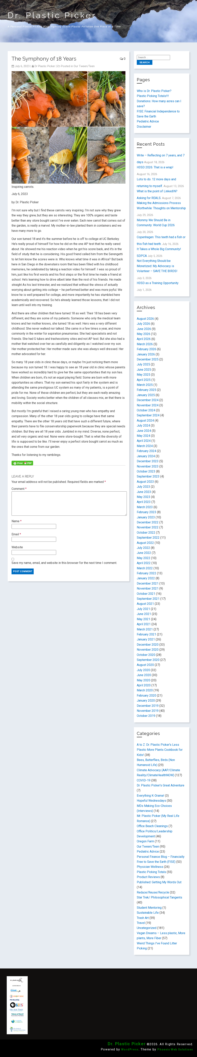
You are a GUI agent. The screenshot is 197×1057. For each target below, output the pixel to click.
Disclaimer (144, 126)
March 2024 (145, 446)
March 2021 (145, 629)
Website (17, 547)
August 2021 (145, 604)
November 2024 (148, 405)
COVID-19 (143, 780)
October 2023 (146, 471)
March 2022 (145, 568)
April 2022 (144, 563)
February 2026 (146, 349)
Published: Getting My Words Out (159, 882)
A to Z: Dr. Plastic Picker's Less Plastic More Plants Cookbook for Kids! (160, 750)
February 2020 (146, 695)
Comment (19, 489)
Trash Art (143, 918)
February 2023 (146, 512)
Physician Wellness (150, 867)
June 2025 (144, 369)
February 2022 (146, 573)
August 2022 (145, 543)
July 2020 (143, 670)
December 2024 (148, 400)
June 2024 (144, 431)
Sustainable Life (148, 912)
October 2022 (146, 532)
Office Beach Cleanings (152, 826)
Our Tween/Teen (84, 66)
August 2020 (145, 665)
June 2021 (144, 614)
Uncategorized (146, 928)
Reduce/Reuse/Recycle (153, 892)
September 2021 (148, 599)
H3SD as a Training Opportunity (158, 283)
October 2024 (146, 410)
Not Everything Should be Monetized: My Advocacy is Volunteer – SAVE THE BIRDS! (157, 266)
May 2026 (143, 334)
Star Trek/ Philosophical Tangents (159, 897)
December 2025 (148, 359)
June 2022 (144, 553)
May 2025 (143, 374)
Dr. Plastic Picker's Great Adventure (160, 785)
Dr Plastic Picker (45, 66)
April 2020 (144, 685)
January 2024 (146, 456)
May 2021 (143, 619)
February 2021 (146, 634)
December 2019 (148, 706)
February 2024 (146, 451)
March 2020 (145, 690)
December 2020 (148, 644)
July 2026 (143, 324)
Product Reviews (148, 877)
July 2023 (143, 486)
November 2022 (148, 527)
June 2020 (144, 675)
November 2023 (148, 466)
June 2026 (144, 329)
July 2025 (143, 364)
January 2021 (146, 639)
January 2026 (146, 354)
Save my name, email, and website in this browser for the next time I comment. (64, 563)
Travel (141, 923)
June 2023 (144, 492)
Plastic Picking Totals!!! (153, 96)
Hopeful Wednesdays (151, 800)
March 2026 (145, 344)
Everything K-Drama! (150, 795)
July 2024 (143, 425)
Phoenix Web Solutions (175, 1049)
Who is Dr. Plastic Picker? (154, 91)
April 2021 (144, 624)
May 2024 (143, 436)
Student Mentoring (149, 907)
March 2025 (145, 385)
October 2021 (146, 594)
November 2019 (148, 711)
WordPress (130, 1049)
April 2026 (144, 339)
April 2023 (144, 502)
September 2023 (148, 476)
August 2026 (145, 319)
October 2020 (146, 655)
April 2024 (144, 441)
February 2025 (146, 390)
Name (17, 521)
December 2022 (148, 522)
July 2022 (143, 548)
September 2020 (148, 660)
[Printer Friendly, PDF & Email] (22, 462)
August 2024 (145, 420)
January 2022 (146, 578)
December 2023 (148, 461)
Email (16, 534)
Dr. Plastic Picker (52, 15)
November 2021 (148, 588)
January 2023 (146, 517)
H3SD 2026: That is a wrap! (155, 167)
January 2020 (146, 700)
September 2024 (148, 415)
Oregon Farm (145, 841)
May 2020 (143, 680)
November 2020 (148, 649)
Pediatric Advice (148, 121)
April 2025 (144, 380)
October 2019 (146, 716)
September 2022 (148, 537)
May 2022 (143, 558)
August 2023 (145, 481)
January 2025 (146, 395)
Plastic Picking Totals (151, 872)
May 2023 (143, 497)
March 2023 (145, 507)
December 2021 (148, 583)
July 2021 (143, 609)
